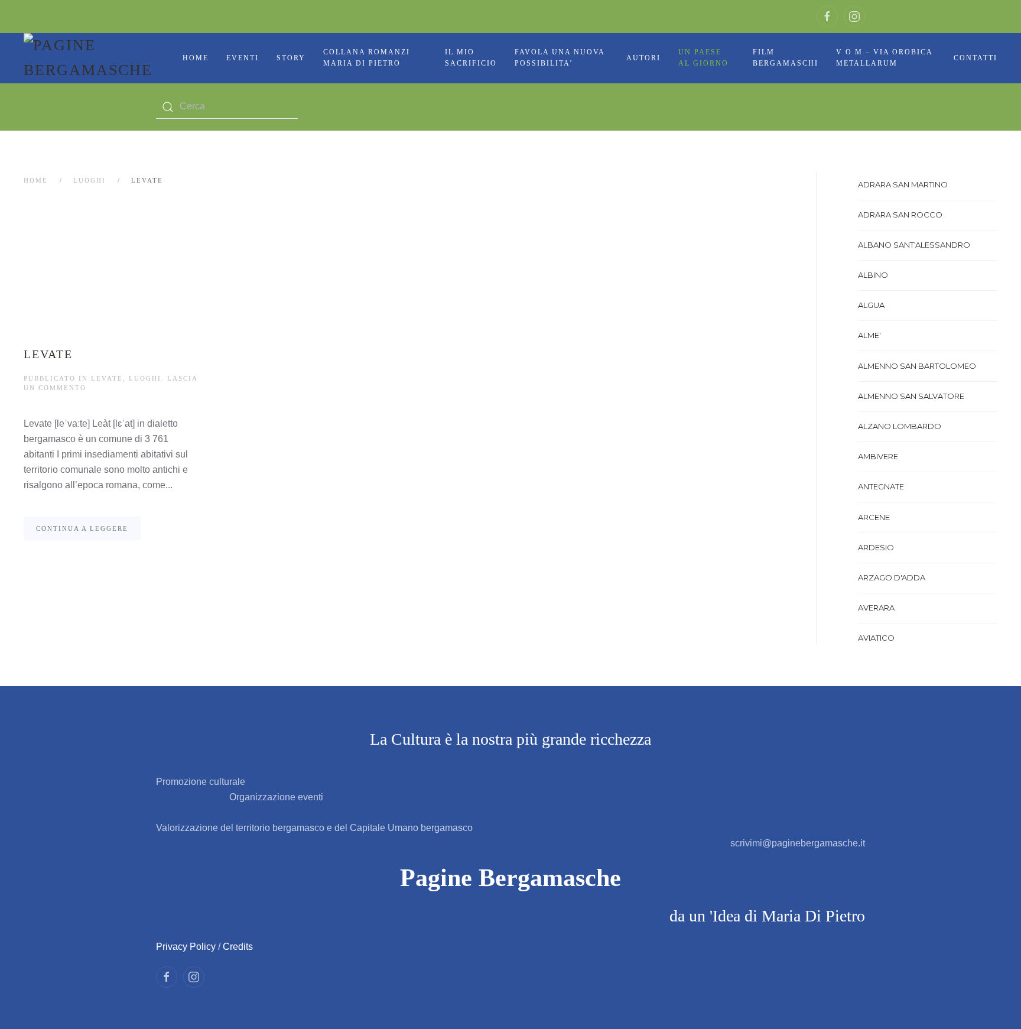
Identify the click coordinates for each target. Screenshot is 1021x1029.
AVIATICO (876, 637)
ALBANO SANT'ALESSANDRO (914, 244)
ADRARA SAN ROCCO (900, 214)
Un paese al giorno (703, 58)
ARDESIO (876, 547)
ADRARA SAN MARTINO (903, 184)
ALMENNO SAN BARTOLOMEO (917, 366)
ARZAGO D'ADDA (891, 577)
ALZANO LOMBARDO (899, 426)
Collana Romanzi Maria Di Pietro (366, 58)
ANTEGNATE (881, 486)
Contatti (975, 58)
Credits (238, 947)
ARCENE (874, 517)
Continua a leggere (82, 528)
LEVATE (48, 354)
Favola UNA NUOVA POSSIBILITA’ (559, 58)
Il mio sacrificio (471, 58)
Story (291, 58)
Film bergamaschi (785, 58)
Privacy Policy (186, 947)
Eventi (242, 58)
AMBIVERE (878, 456)
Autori (643, 58)
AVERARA (876, 607)
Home (196, 58)
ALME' (869, 335)
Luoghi (89, 180)
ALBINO (873, 275)
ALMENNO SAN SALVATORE (911, 396)
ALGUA (871, 305)
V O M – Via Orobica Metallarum (884, 58)
